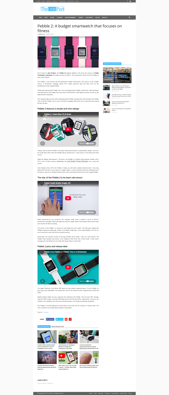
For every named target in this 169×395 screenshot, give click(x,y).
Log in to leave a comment (45, 383)
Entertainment (70, 17)
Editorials (89, 17)
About (38, 1)
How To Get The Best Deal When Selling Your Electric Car (120, 102)
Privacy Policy (62, 1)
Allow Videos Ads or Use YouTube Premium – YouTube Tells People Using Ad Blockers (67, 367)
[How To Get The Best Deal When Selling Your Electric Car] (106, 103)
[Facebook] (127, 1)
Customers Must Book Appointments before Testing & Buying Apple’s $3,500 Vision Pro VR (89, 346)
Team (43, 1)
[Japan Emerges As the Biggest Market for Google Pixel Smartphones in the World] (68, 336)
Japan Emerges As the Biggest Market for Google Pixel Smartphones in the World (67, 346)
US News (59, 17)
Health (104, 17)
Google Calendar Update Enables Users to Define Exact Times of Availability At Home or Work (46, 346)
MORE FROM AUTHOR (58, 326)
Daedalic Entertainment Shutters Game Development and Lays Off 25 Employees (46, 367)
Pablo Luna (42, 34)
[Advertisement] (99, 9)
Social (52, 17)
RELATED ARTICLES (44, 326)
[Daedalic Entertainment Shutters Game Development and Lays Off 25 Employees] (47, 357)
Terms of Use (70, 1)
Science (80, 17)
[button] (129, 17)
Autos (97, 17)
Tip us (76, 1)
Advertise (48, 1)
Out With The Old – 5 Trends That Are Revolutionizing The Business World (121, 95)
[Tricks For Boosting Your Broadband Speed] (106, 110)
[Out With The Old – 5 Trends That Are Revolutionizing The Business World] (106, 96)
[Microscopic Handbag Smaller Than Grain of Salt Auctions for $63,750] (89, 357)
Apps (46, 17)
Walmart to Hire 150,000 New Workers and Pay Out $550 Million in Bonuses (117, 77)
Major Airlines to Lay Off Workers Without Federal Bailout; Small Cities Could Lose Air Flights (121, 87)
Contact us (55, 1)
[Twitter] (130, 1)
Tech (40, 17)
